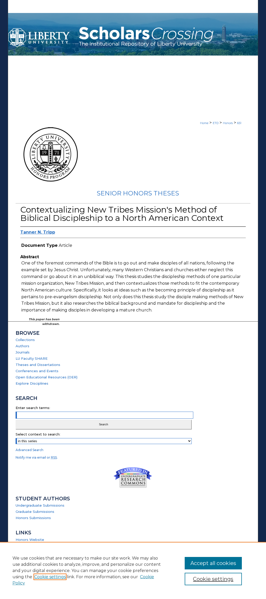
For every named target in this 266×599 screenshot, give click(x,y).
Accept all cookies (213, 563)
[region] (133, 570)
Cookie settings (50, 576)
